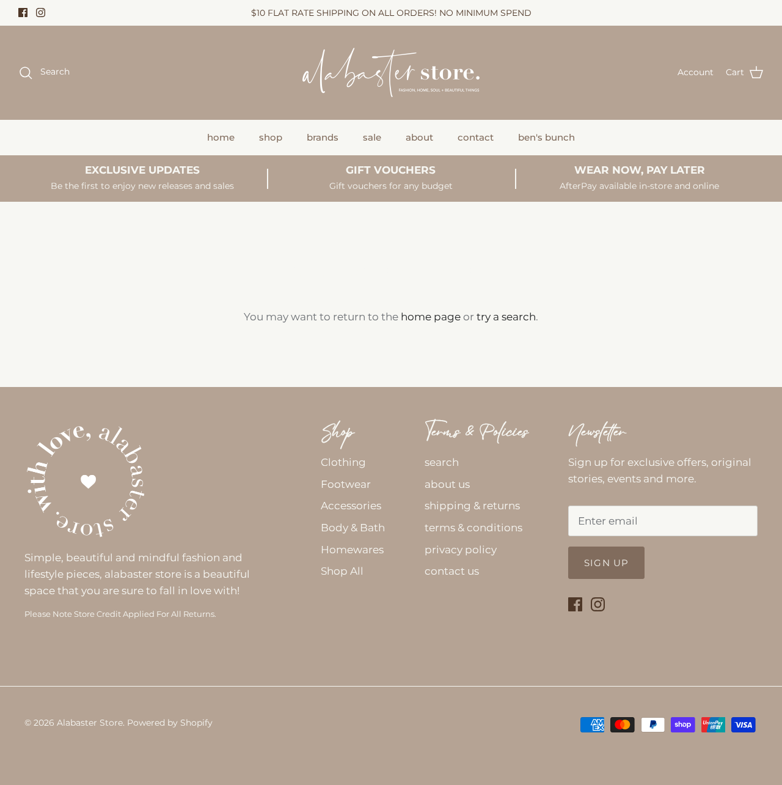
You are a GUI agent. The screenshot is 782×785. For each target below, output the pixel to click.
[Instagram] (40, 12)
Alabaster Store (90, 722)
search (442, 462)
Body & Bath (353, 527)
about (419, 137)
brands (322, 137)
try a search (506, 317)
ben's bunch (546, 137)
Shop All (342, 571)
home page (431, 317)
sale (372, 137)
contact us (452, 571)
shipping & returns (472, 505)
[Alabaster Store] (391, 72)
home (221, 137)
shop (270, 137)
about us (447, 484)
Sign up (606, 563)
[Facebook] (22, 12)
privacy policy (461, 550)
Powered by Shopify (170, 722)
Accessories (351, 505)
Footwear (346, 484)
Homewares (352, 550)
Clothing (343, 462)
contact (476, 137)
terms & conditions (473, 527)
